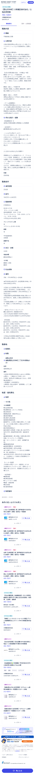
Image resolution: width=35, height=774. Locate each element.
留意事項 (17, 750)
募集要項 (8, 23)
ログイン (23, 2)
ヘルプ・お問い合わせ (7, 754)
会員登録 (30, 2)
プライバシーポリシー (23, 757)
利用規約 (4, 757)
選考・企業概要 (26, 23)
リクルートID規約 (22, 754)
